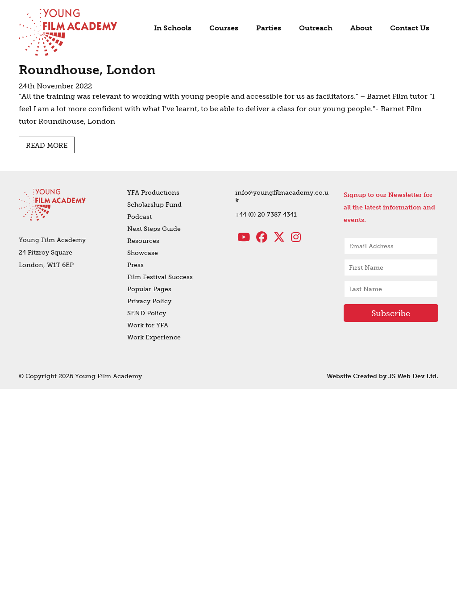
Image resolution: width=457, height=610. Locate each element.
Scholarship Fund (154, 205)
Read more (46, 146)
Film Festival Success (160, 277)
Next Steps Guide (154, 229)
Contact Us (409, 28)
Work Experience (154, 337)
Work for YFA (147, 325)
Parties (268, 28)
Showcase (142, 253)
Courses (223, 28)
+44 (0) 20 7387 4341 (266, 214)
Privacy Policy (149, 301)
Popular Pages (149, 289)
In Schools (172, 28)
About (361, 28)
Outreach (315, 28)
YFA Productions (153, 192)
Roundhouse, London (87, 70)
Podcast (139, 217)
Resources (143, 241)
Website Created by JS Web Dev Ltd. (382, 376)
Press (135, 265)
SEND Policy (146, 313)
